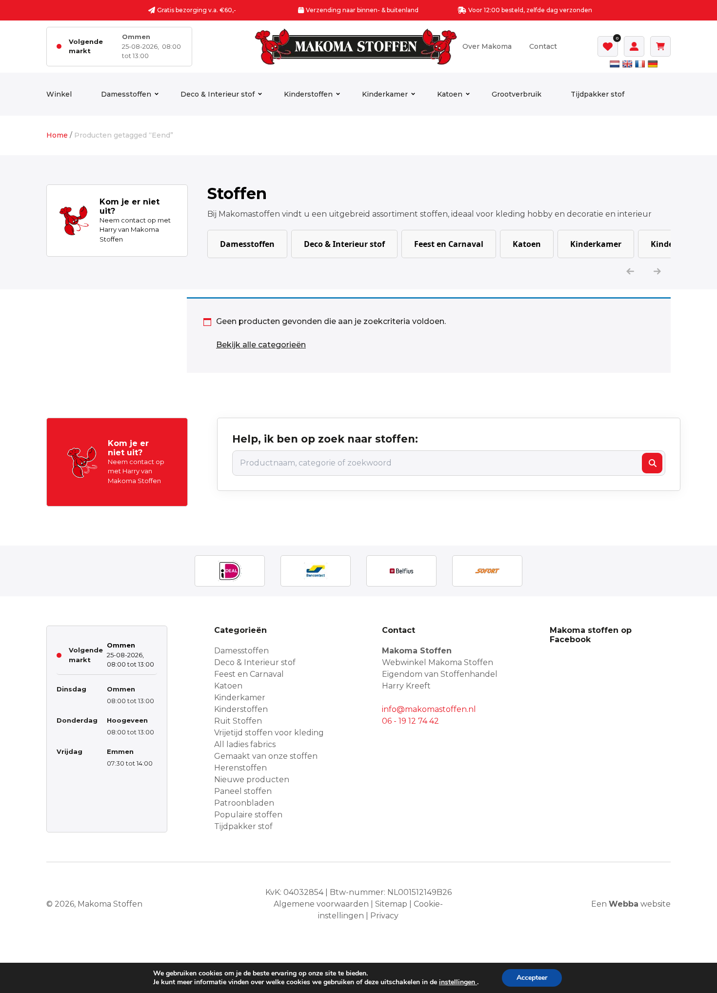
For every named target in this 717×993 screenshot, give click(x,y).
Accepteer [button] (532, 977)
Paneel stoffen (243, 791)
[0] (607, 46)
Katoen (449, 94)
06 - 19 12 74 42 (410, 721)
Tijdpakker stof (597, 94)
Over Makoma (487, 46)
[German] (652, 64)
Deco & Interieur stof (217, 94)
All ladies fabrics (245, 744)
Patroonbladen (244, 803)
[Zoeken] (652, 463)
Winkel (59, 94)
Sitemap (391, 904)
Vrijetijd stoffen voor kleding (269, 732)
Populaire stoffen (248, 814)
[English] (627, 64)
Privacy (384, 915)
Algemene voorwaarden (321, 904)
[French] (640, 64)
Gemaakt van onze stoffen (266, 756)
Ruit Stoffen (238, 721)
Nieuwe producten (251, 779)
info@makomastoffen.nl (429, 709)
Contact (543, 46)
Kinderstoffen (308, 94)
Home (57, 135)
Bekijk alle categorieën (261, 344)
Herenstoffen (240, 767)
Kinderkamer (385, 94)
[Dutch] (614, 64)
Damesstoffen (126, 94)
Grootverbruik (516, 94)
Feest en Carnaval (448, 244)
